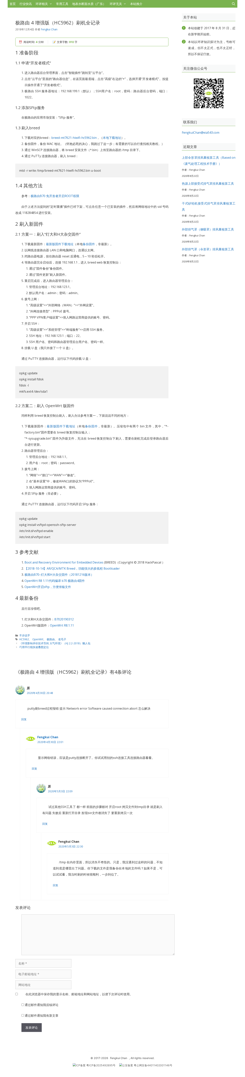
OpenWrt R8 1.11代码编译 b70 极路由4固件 (54, 581)
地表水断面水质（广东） (89, 4)
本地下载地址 (112, 138)
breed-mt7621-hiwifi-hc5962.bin (74, 138)
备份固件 (89, 244)
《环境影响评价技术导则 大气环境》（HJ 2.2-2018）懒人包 (54, 643)
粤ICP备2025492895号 (100, 1065)
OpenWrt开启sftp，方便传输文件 (47, 587)
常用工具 (62, 4)
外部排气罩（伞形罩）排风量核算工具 (208, 249)
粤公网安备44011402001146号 (153, 1065)
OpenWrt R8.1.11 (62, 625)
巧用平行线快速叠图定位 (34, 647)
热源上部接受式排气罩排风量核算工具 (208, 183)
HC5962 (24, 639)
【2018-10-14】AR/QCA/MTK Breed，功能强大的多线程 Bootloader (72, 568)
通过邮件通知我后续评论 (41, 1005)
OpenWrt (37, 639)
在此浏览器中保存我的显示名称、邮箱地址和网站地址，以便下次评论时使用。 (79, 994)
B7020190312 (64, 619)
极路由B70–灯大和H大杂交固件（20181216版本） (59, 574)
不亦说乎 (24, 635)
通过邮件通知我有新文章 (41, 1015)
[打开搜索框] (233, 4)
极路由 (51, 639)
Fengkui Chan (47, 737)
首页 (13, 4)
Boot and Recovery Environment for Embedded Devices (63, 562)
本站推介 (136, 4)
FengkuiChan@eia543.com (200, 132)
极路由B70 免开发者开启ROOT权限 (55, 196)
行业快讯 (26, 4)
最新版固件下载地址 (60, 244)
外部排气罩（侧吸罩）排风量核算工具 (208, 229)
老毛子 (62, 639)
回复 (24, 719)
